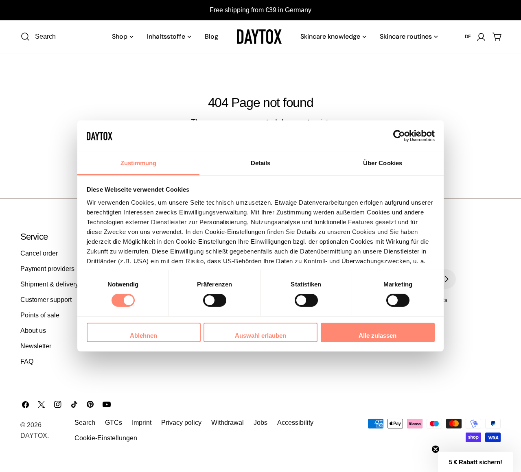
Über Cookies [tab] (382, 163)
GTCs (113, 422)
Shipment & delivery (49, 284)
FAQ (26, 361)
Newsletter (35, 346)
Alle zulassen (377, 335)
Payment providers (47, 268)
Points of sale (39, 315)
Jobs (260, 422)
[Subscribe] (446, 279)
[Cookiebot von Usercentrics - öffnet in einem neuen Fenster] (399, 136)
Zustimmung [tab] (138, 163)
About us (33, 330)
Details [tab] (261, 163)
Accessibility (295, 422)
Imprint (141, 422)
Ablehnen (143, 335)
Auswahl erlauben (260, 335)
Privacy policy (181, 422)
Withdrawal (227, 422)
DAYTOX (33, 435)
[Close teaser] (435, 449)
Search (84, 422)
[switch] (214, 300)
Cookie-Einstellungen (105, 438)
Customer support (46, 299)
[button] (475, 462)
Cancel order (39, 253)
